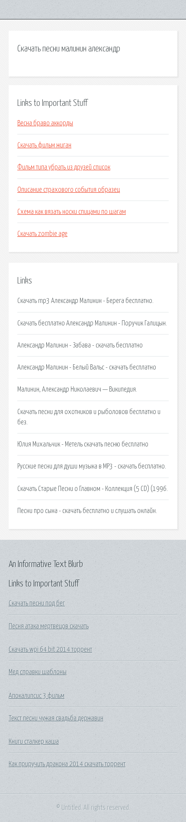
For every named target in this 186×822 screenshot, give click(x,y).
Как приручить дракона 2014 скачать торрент (67, 764)
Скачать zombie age (42, 233)
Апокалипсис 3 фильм (36, 695)
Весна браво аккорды (45, 123)
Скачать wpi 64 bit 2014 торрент (50, 649)
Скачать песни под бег (37, 603)
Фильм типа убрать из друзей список (63, 167)
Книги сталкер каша (34, 741)
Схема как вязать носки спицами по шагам (71, 211)
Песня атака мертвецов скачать (49, 626)
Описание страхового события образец (68, 189)
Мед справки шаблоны (38, 672)
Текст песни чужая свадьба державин (56, 718)
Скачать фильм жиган (44, 145)
